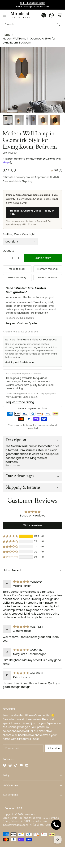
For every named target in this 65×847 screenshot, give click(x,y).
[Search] (58, 24)
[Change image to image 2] (19, 120)
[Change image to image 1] (7, 120)
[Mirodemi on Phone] (43, 16)
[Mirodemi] (20, 15)
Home (7, 35)
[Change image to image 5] (55, 120)
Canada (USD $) (14, 808)
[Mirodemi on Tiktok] (16, 766)
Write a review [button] (32, 525)
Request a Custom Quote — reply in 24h (32, 212)
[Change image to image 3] (31, 120)
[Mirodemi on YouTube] (21, 766)
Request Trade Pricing (20, 402)
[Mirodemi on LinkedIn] (27, 766)
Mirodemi (30, 814)
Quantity (8, 250)
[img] (21, 581)
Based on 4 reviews (32, 515)
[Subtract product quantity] (6, 258)
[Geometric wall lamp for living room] (32, 80)
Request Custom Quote (21, 323)
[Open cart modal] (59, 15)
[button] (10, 536)
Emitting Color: (19, 234)
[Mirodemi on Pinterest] (4, 766)
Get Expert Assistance (19, 362)
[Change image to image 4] (43, 120)
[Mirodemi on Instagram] (10, 766)
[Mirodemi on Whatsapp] (51, 16)
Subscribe (53, 748)
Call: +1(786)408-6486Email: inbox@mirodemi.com (32, 4)
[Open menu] (4, 15)
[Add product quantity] (18, 258)
